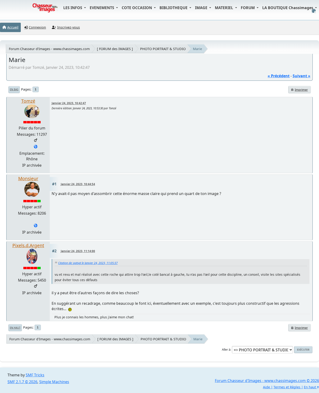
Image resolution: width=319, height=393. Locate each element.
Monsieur (28, 178)
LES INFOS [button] (73, 7)
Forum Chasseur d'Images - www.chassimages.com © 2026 (267, 380)
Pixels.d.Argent (28, 245)
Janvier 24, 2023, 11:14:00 (78, 251)
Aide (266, 387)
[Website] (35, 147)
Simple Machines (54, 381)
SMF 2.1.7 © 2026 (22, 381)
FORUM (248, 7)
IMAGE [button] (201, 7)
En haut (15, 327)
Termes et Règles (286, 387)
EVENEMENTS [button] (102, 7)
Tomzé (28, 101)
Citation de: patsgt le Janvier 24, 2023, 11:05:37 (88, 263)
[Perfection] (35, 225)
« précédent (279, 75)
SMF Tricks (35, 375)
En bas (14, 89)
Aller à (226, 349)
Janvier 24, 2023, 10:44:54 (78, 184)
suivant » (301, 75)
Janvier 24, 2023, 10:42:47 (69, 103)
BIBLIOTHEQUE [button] (174, 7)
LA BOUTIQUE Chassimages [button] (288, 7)
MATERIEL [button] (224, 7)
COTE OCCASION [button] (137, 7)
